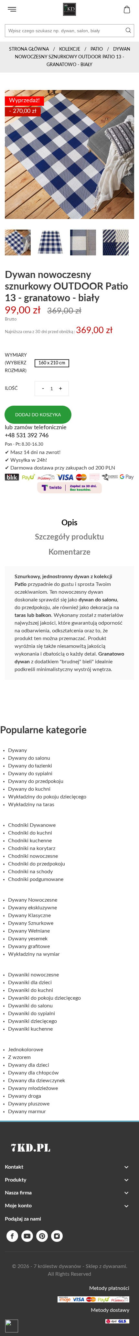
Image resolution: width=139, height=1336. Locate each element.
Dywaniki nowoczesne (33, 974)
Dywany (17, 750)
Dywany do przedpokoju (35, 781)
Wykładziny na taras (31, 804)
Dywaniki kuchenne (30, 1029)
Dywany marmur (27, 1111)
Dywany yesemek (28, 938)
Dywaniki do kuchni (30, 990)
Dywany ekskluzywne (32, 907)
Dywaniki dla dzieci (30, 982)
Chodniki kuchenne (30, 840)
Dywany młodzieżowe (33, 1088)
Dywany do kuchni (29, 789)
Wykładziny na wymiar (34, 954)
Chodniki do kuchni (30, 833)
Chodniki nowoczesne (33, 856)
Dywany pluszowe (28, 1103)
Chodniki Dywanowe (32, 825)
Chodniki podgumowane (35, 879)
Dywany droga (24, 1096)
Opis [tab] (69, 523)
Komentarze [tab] (69, 552)
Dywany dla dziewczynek (36, 1080)
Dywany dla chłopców (33, 1072)
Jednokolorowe (25, 1049)
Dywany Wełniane (29, 931)
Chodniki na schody (30, 871)
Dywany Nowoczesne (32, 900)
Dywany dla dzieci (28, 1065)
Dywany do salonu (29, 758)
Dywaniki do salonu (30, 1005)
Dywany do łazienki (30, 765)
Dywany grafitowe (29, 946)
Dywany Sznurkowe (30, 923)
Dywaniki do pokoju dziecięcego (44, 998)
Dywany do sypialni (30, 773)
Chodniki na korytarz (31, 848)
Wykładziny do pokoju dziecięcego (47, 796)
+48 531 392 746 (26, 436)
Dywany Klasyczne (29, 915)
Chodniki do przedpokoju (36, 863)
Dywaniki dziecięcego (32, 1021)
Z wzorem (19, 1057)
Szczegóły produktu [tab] (69, 537)
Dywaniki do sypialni (31, 1013)
